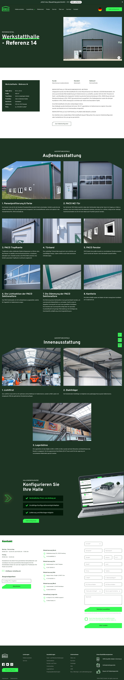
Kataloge (72, 663)
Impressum (5, 678)
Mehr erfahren (76, 2)
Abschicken (16, 586)
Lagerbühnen (50, 669)
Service (25, 661)
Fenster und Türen (51, 663)
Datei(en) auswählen (103, 609)
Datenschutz (14, 678)
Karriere (72, 661)
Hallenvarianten (27, 658)
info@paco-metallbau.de (13, 571)
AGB (71, 669)
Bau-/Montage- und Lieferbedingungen (81, 672)
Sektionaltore (50, 661)
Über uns (72, 658)
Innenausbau (50, 666)
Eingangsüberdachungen (53, 672)
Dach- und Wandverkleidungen (55, 658)
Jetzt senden (103, 625)
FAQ (71, 666)
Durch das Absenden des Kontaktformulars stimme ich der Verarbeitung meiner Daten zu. (102, 619)
